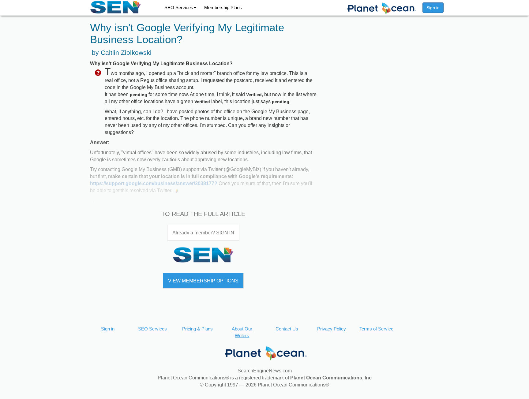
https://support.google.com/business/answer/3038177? (153, 183)
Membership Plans (223, 7)
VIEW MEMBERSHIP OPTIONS (203, 280)
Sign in (433, 7)
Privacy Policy (331, 328)
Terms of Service (376, 328)
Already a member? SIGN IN (203, 232)
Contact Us (287, 328)
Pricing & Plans (197, 328)
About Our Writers (242, 332)
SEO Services (178, 7)
